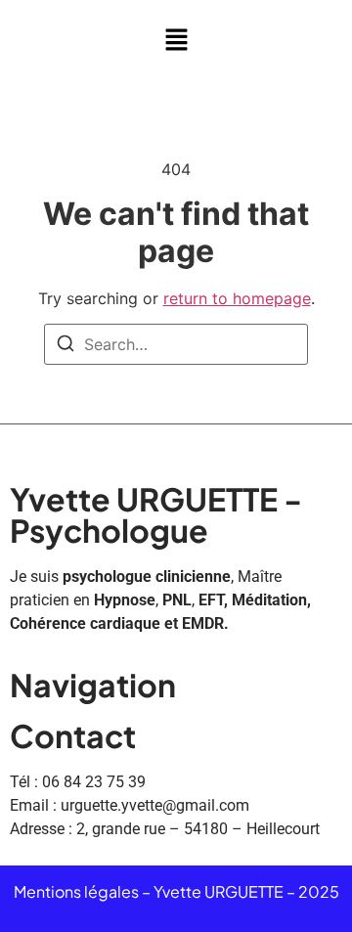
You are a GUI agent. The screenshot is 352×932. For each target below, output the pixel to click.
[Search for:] (176, 344)
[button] (176, 41)
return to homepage (237, 298)
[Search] (65, 346)
